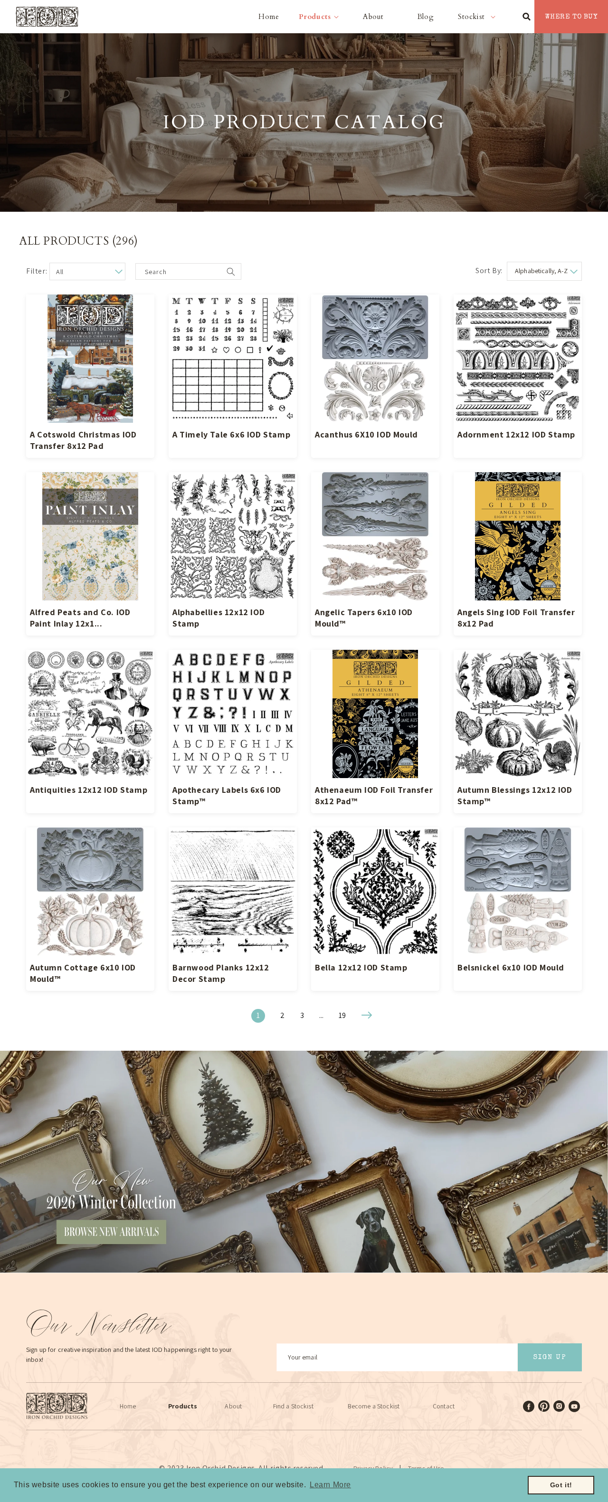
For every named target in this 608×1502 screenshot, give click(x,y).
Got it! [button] (561, 1485)
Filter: (36, 271)
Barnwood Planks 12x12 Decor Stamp (220, 973)
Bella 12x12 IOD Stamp (361, 967)
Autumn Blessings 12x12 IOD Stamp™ (514, 795)
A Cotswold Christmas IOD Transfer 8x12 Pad (83, 440)
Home (128, 1406)
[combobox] (188, 272)
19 (342, 1015)
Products (182, 1406)
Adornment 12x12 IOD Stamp (516, 434)
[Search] (230, 272)
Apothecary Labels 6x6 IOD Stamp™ (226, 795)
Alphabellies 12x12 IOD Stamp (218, 618)
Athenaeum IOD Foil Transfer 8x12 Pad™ (374, 795)
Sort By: (489, 271)
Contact (444, 1406)
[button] (321, 16)
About (233, 1406)
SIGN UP (549, 1357)
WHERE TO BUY (571, 16)
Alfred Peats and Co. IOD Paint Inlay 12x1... (80, 618)
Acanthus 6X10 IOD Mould (366, 434)
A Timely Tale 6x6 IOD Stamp (231, 434)
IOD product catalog (304, 122)
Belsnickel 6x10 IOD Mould (510, 967)
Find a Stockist (293, 1406)
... (321, 1015)
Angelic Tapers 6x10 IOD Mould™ (364, 618)
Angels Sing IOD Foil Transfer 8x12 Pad (516, 618)
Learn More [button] (330, 1485)
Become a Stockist (373, 1406)
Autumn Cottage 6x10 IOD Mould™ (83, 973)
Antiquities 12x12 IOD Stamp (88, 789)
